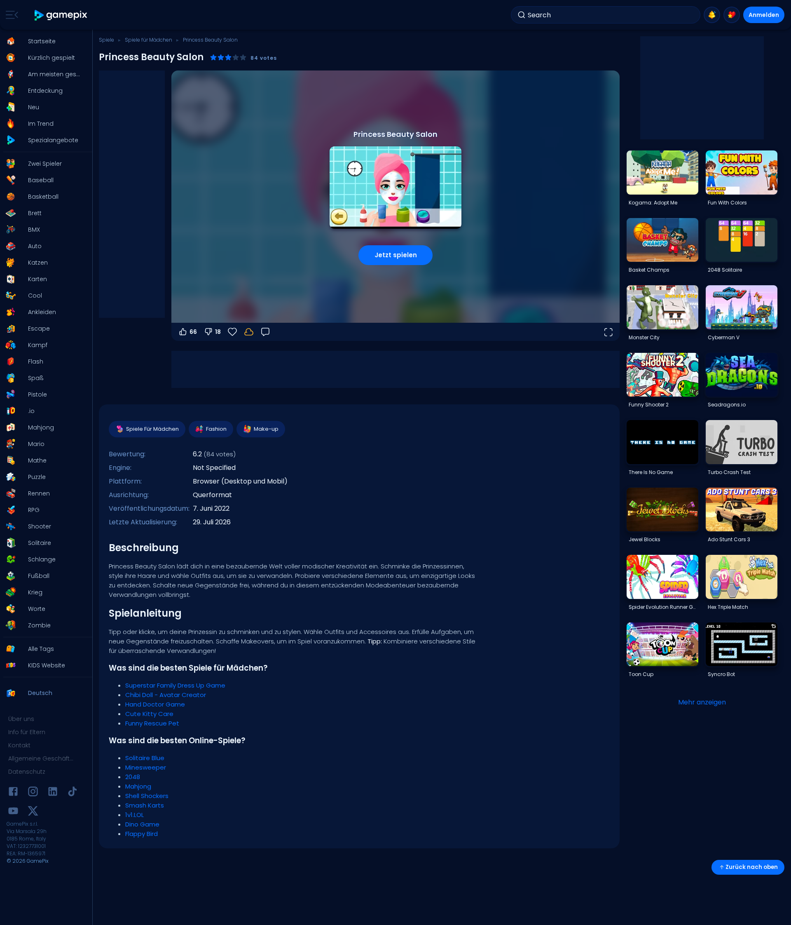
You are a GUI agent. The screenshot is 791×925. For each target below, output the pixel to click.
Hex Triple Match (728, 606)
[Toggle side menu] (10, 14)
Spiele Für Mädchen (152, 429)
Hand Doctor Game (155, 704)
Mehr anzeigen (702, 702)
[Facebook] (13, 793)
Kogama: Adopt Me (653, 202)
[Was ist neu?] (712, 15)
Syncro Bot (721, 674)
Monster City (644, 337)
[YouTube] (13, 812)
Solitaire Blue (144, 758)
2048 (132, 776)
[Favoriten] (731, 15)
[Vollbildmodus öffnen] (608, 332)
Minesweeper (145, 767)
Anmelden (764, 15)
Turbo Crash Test (729, 472)
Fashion (216, 429)
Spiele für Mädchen (148, 39)
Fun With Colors (727, 202)
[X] (33, 812)
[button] (43, 41)
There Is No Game (651, 472)
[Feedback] (265, 332)
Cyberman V (724, 337)
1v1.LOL (134, 814)
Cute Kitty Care (149, 713)
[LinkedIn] (52, 793)
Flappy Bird (141, 833)
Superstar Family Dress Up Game (175, 685)
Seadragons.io (727, 404)
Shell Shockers (146, 795)
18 (218, 332)
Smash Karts (144, 805)
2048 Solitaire (725, 269)
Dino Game (142, 824)
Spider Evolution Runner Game (663, 606)
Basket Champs (649, 269)
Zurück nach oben (751, 867)
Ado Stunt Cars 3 (729, 539)
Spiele (106, 39)
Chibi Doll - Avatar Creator (165, 694)
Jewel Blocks (644, 539)
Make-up (266, 429)
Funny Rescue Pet (152, 723)
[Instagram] (33, 793)
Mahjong (138, 786)
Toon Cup (641, 674)
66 (193, 332)
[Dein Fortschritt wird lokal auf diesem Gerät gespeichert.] (249, 332)
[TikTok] (72, 793)
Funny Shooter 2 (649, 404)
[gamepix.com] (61, 15)
